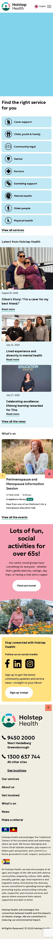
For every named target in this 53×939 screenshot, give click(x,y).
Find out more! (26, 585)
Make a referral (12, 820)
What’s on (9, 803)
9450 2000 (21, 738)
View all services (13, 230)
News (5, 812)
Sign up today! (19, 692)
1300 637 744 (23, 757)
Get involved (10, 795)
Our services (10, 779)
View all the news (14, 421)
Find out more (26, 44)
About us (8, 787)
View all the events (15, 517)
